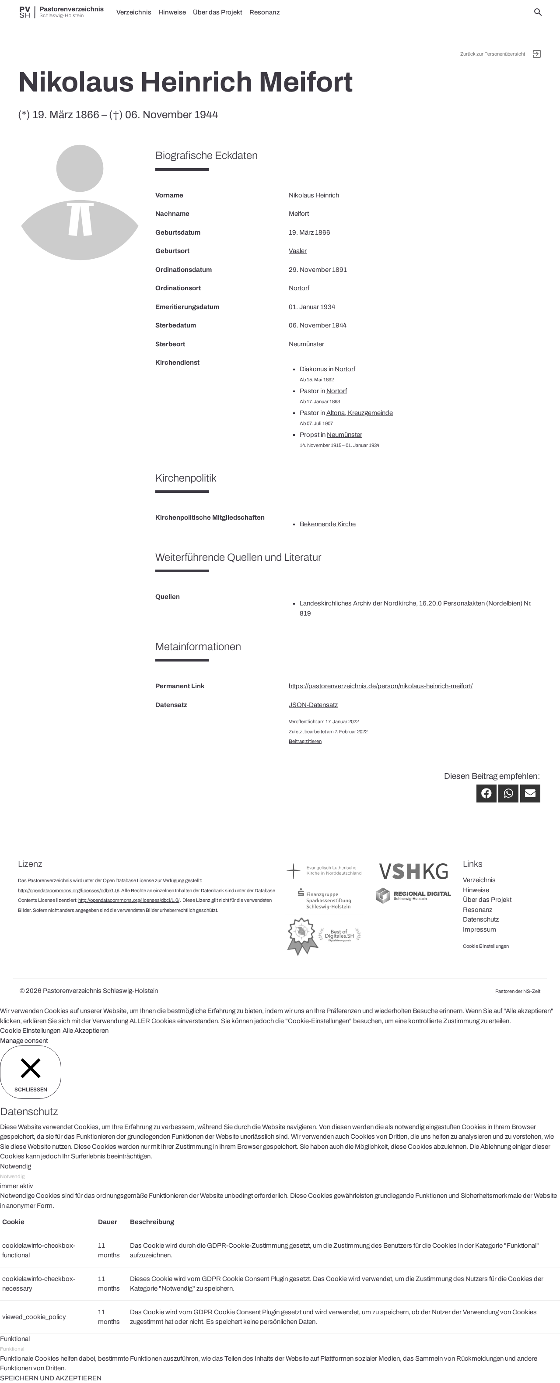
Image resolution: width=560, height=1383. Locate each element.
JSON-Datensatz (313, 704)
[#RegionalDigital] (413, 902)
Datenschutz (481, 919)
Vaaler (298, 250)
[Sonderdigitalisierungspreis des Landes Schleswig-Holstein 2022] (324, 955)
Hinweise (172, 12)
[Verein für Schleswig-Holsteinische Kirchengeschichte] (413, 881)
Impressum (479, 929)
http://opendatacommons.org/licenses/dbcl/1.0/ (128, 900)
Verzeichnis (133, 12)
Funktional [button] (15, 1338)
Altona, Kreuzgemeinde (359, 412)
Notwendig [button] (15, 1166)
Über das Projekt (217, 12)
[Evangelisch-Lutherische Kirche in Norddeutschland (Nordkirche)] (324, 881)
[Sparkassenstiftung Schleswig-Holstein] (324, 908)
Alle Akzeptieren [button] (85, 1030)
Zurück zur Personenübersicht (492, 53)
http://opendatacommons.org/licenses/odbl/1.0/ (68, 890)
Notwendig (12, 1176)
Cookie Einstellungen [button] (30, 1030)
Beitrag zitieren (305, 741)
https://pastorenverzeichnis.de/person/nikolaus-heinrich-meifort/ (380, 686)
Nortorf (299, 288)
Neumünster (306, 344)
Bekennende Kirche (328, 524)
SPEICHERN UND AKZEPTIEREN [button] (51, 1378)
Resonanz (264, 12)
